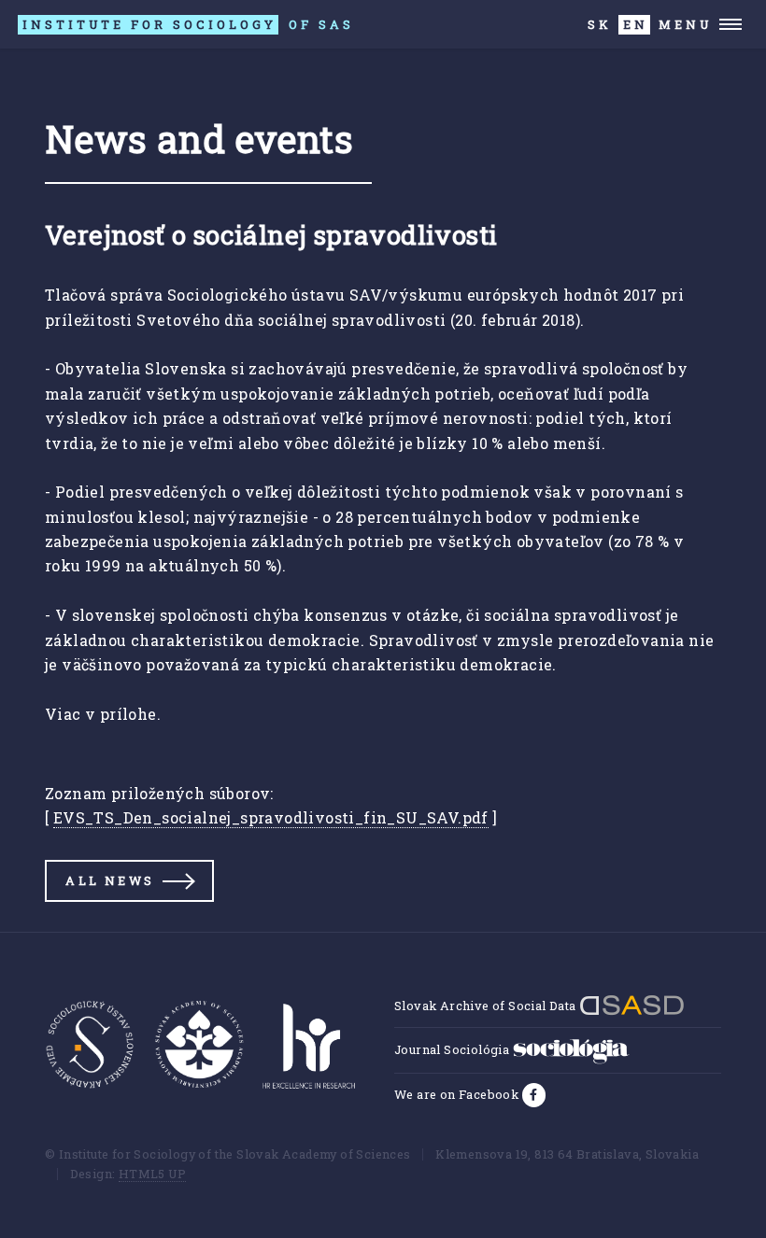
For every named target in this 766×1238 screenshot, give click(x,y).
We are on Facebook (458, 1094)
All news (109, 880)
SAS (188, 24)
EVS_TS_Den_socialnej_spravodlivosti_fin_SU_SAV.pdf (271, 817)
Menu (685, 24)
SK (600, 24)
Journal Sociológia (453, 1049)
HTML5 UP (152, 1173)
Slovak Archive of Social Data (486, 1005)
